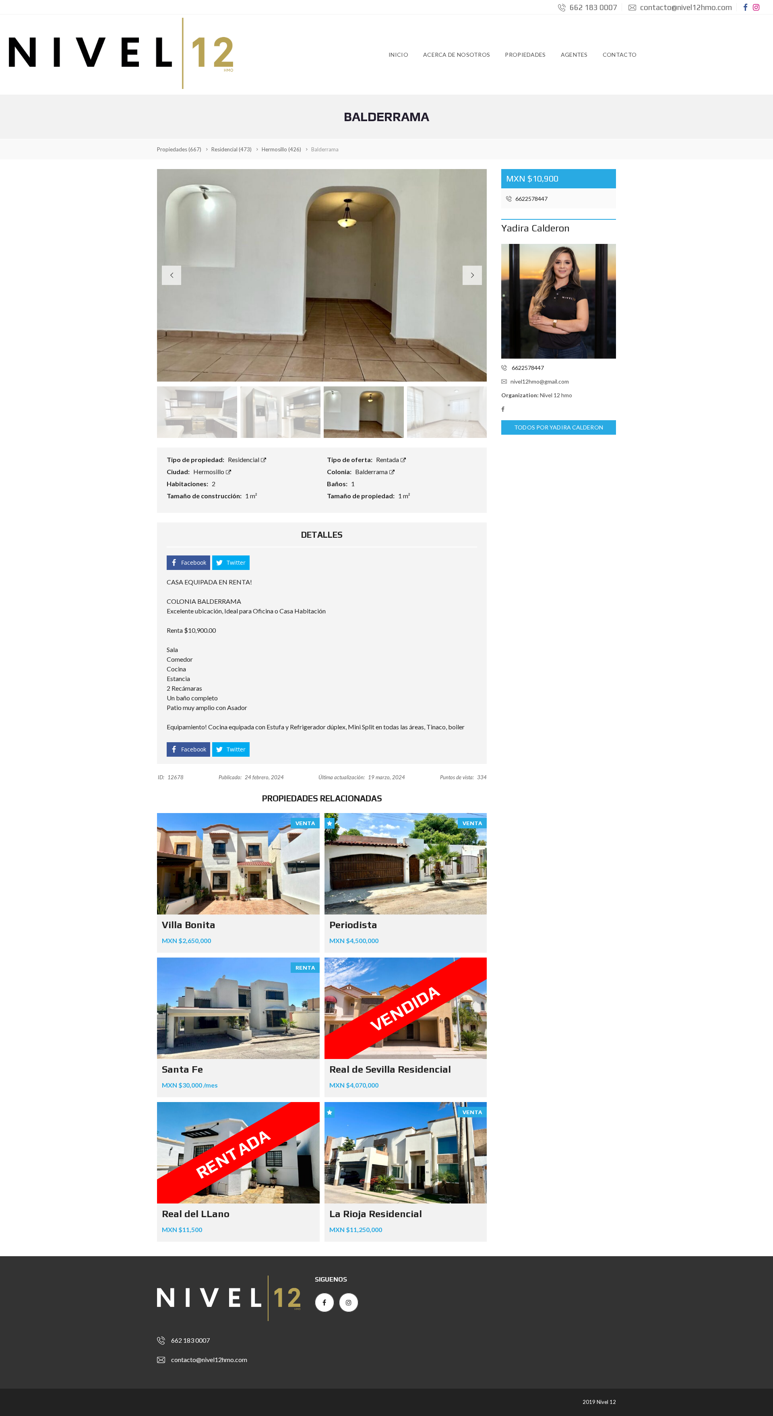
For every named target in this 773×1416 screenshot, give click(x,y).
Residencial (244, 459)
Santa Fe (182, 1069)
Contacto (620, 54)
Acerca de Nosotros (456, 54)
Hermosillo (209, 471)
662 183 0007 (592, 7)
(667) (179, 149)
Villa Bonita (188, 924)
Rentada (388, 459)
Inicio (398, 54)
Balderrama (372, 471)
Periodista (353, 924)
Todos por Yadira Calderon (558, 427)
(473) (231, 149)
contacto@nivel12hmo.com (685, 7)
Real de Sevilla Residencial (390, 1069)
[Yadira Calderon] (558, 301)
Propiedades (525, 54)
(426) (281, 149)
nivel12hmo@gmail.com (540, 381)
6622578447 (531, 198)
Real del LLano (195, 1213)
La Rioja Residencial (375, 1213)
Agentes (574, 54)
